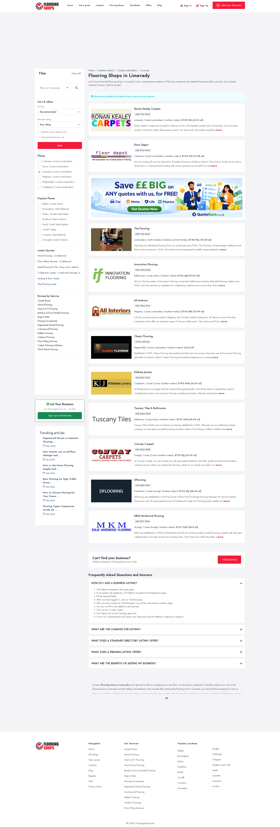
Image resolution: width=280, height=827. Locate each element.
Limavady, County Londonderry (57, 171)
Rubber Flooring (45, 333)
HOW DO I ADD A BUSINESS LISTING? (114, 583)
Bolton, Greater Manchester (55, 214)
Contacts (100, 5)
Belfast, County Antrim (52, 203)
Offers (149, 5)
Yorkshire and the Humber (175, 239)
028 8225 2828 (142, 449)
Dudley (215, 748)
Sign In (188, 5)
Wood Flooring (45, 304)
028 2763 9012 (142, 150)
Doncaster (182, 788)
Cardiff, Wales (49, 229)
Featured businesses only (52, 137)
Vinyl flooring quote (47, 284)
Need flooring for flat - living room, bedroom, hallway (60, 267)
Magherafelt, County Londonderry (58, 182)
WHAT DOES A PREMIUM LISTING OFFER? (116, 652)
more (219, 130)
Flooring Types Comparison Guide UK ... (58, 508)
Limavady (138, 120)
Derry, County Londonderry (55, 166)
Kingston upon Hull (221, 764)
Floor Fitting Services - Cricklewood (54, 261)
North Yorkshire (154, 239)
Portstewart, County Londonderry (58, 187)
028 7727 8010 (142, 114)
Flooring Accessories (47, 321)
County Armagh (153, 491)
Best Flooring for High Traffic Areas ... (59, 480)
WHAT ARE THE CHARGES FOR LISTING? (116, 629)
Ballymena (139, 419)
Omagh (137, 455)
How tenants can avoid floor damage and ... (59, 453)
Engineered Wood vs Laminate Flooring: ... (60, 439)
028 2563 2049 (143, 413)
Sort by (41, 106)
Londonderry (140, 239)
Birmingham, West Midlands (55, 209)
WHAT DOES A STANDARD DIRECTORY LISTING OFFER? (124, 641)
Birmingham (183, 756)
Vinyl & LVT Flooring (47, 308)
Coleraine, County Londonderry (57, 161)
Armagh (138, 527)
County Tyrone (153, 383)
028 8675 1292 (142, 377)
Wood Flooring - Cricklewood (52, 255)
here (104, 589)
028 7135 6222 (142, 234)
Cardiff (181, 777)
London (216, 786)
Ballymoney (139, 275)
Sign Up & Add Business (59, 415)
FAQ (90, 781)
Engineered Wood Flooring (51, 325)
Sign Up (204, 5)
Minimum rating (44, 119)
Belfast (181, 750)
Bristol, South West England (55, 224)
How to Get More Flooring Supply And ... (58, 467)
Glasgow (216, 759)
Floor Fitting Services (47, 341)
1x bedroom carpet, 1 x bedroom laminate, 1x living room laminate (60, 272)
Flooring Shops (117, 5)
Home (70, 5)
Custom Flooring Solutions (50, 345)
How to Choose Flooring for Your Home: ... (59, 494)
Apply (59, 145)
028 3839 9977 (142, 485)
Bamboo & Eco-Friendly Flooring (53, 312)
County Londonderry (153, 120)
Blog (160, 5)
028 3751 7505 (142, 521)
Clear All (76, 73)
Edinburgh (217, 754)
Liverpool (216, 781)
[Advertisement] (140, 44)
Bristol (180, 772)
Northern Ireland (172, 120)
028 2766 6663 (143, 270)
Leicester (216, 775)
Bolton (181, 761)
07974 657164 (142, 341)
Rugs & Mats (43, 317)
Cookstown (139, 383)
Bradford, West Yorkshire (54, 219)
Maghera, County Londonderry (57, 176)
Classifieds (135, 5)
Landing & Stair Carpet (48, 278)
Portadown (139, 491)
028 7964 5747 (142, 305)
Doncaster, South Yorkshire (55, 239)
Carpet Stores (44, 300)
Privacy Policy (95, 786)
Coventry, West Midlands (54, 234)
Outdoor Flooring (46, 337)
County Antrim (152, 275)
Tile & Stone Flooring (48, 349)
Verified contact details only (53, 132)
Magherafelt (139, 347)
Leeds (215, 770)
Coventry (182, 782)
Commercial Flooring (48, 329)
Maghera (138, 311)
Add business (229, 559)
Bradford (182, 766)
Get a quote (84, 5)
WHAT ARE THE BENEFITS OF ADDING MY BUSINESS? (123, 663)
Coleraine (138, 156)
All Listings (93, 754)
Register (92, 776)
